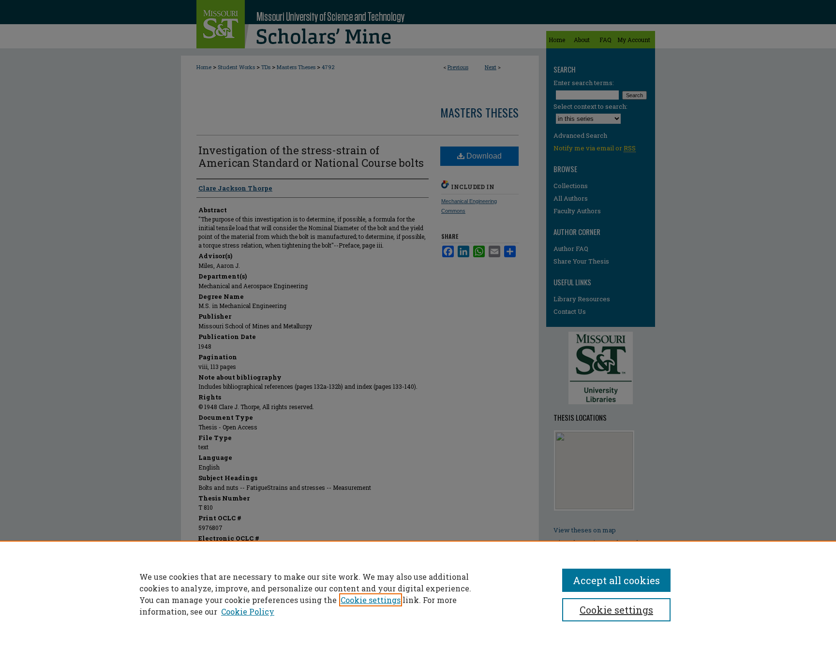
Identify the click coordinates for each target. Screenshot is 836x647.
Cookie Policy (247, 611)
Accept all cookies (616, 580)
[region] (418, 594)
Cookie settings (371, 600)
